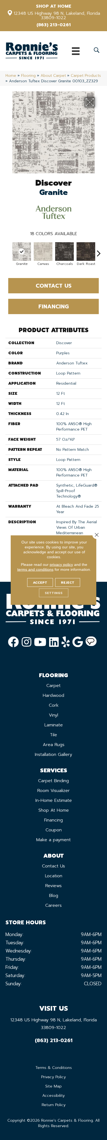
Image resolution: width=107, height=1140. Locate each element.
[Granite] (21, 251)
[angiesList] (91, 642)
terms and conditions (35, 569)
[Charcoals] (64, 251)
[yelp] (65, 642)
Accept (40, 582)
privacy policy (61, 564)
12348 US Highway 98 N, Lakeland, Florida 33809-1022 (57, 15)
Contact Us (54, 286)
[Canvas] (43, 251)
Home (10, 75)
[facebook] (13, 642)
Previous (8, 250)
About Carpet (53, 75)
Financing (53, 306)
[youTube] (40, 642)
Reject (67, 582)
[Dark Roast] (86, 251)
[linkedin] (54, 642)
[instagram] (26, 642)
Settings (54, 593)
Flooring (28, 75)
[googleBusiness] (77, 642)
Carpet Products (86, 75)
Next (99, 250)
